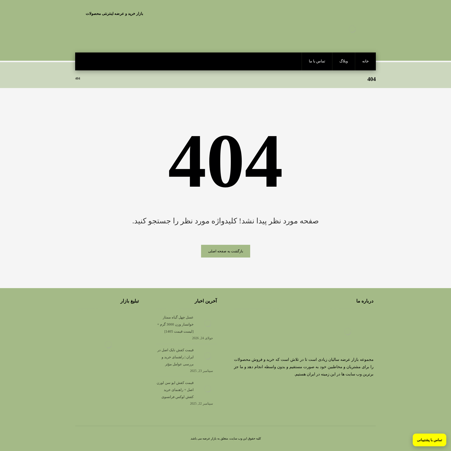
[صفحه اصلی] (89, 78)
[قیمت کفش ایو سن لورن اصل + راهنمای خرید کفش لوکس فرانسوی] (207, 388)
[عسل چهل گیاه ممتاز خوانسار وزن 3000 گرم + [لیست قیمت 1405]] (207, 323)
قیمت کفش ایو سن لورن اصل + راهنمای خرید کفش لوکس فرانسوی (175, 390)
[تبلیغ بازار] (108, 344)
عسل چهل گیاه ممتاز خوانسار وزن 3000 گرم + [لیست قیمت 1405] (175, 324)
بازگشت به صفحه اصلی (225, 251)
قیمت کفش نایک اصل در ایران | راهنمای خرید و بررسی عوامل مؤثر (175, 357)
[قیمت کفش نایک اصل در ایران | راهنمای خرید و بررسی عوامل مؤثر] (207, 355)
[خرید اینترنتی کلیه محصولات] (352, 29)
